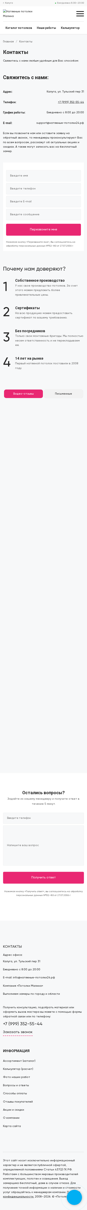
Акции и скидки (13, 1109)
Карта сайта (12, 1126)
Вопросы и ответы (16, 1085)
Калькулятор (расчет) (18, 1069)
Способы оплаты (15, 1093)
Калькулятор (70, 27)
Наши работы (46, 27)
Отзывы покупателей (18, 1101)
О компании (11, 1118)
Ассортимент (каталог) (19, 1061)
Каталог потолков (18, 27)
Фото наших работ (16, 1077)
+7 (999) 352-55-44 (71, 102)
